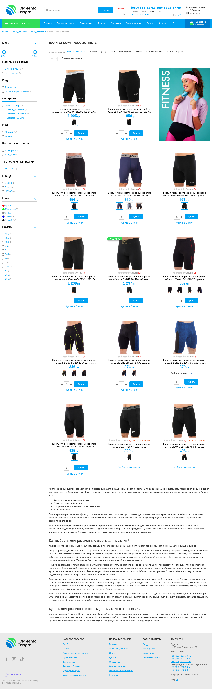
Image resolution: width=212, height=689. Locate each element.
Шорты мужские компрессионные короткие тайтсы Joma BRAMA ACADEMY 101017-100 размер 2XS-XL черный (74, 278)
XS (6, 246)
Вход (145, 644)
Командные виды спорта (75, 653)
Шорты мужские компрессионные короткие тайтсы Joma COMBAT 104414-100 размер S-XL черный (129, 278)
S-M (7, 254)
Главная (48, 23)
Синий (8, 216)
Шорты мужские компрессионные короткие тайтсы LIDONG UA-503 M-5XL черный (74, 445)
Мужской (9, 132)
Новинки (138, 52)
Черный (8, 220)
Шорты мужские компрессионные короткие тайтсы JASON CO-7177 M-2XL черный (74, 194)
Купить (81, 133)
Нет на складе (11, 73)
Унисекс (8, 136)
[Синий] (119, 206)
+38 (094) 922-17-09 (181, 661)
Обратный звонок (140, 14)
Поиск (106, 10)
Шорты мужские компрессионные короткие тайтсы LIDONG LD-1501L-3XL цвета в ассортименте (184, 278)
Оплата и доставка (118, 648)
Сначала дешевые (155, 52)
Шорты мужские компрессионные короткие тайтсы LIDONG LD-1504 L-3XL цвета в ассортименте (129, 361)
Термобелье (10, 87)
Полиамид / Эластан (14, 110)
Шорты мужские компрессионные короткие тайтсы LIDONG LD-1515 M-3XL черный (184, 445)
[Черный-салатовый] (189, 289)
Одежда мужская (38, 31)
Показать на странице (71, 58)
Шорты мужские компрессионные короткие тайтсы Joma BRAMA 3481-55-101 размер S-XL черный (184, 194)
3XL (7, 279)
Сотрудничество (133, 23)
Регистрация (149, 648)
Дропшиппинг (86, 23)
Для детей (10, 155)
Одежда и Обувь (20, 31)
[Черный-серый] (179, 289)
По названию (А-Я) (76, 52)
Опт (124, 14)
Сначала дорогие (175, 52)
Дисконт (101, 23)
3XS (7, 238)
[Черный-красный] (169, 289)
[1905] (35, 52)
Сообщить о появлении (129, 467)
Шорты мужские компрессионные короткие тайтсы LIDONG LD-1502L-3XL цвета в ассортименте (74, 361)
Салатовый (10, 209)
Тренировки (69, 662)
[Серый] (129, 206)
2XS (7, 242)
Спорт (66, 648)
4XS (7, 234)
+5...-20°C (9, 169)
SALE (65, 644)
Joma (7, 187)
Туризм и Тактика (71, 666)
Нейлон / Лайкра (12, 106)
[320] (4, 52)
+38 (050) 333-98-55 (181, 667)
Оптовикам (116, 23)
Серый (8, 213)
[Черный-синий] (199, 289)
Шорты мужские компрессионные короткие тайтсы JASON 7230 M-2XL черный (129, 445)
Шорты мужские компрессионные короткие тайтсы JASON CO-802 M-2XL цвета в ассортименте (129, 194)
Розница (122, 8)
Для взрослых (11, 150)
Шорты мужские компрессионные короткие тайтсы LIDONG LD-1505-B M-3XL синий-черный (184, 361)
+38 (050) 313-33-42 (181, 656)
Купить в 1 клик (74, 139)
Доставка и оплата (65, 23)
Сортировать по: (57, 52)
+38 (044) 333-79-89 (181, 658)
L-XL (7, 267)
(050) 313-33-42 (143, 7)
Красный (9, 206)
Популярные (125, 52)
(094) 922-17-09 (169, 7)
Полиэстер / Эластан (15, 118)
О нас (175, 23)
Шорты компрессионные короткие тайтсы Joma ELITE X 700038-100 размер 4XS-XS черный (129, 110)
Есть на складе (12, 69)
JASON (8, 183)
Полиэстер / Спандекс (15, 114)
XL (6, 271)
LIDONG (9, 191)
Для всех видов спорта (74, 675)
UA (179, 15)
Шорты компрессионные (16, 91)
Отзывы (80, 106)
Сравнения (148, 653)
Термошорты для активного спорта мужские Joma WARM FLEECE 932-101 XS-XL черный (74, 110)
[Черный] (74, 122)
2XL (7, 275)
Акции (112, 52)
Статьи (150, 23)
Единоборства (70, 657)
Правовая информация (121, 670)
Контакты (163, 23)
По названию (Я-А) (97, 52)
